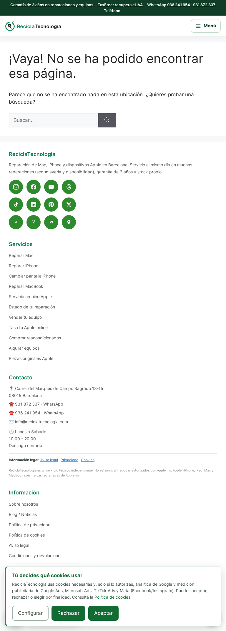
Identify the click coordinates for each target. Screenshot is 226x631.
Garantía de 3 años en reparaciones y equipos (51, 4)
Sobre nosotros (23, 504)
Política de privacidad (30, 524)
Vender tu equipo (25, 317)
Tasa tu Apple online (28, 327)
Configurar (30, 613)
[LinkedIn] (33, 204)
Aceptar (103, 613)
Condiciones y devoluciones (35, 555)
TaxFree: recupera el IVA (120, 4)
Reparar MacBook (26, 286)
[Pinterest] (51, 204)
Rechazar (68, 613)
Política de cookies (27, 534)
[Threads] (69, 187)
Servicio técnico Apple (30, 296)
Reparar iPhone (23, 265)
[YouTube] (51, 187)
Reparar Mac (21, 255)
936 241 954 (178, 4)
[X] (69, 204)
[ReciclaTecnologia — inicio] (33, 26)
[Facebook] (33, 187)
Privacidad (69, 460)
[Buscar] (107, 120)
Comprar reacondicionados (35, 337)
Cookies (87, 460)
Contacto (20, 377)
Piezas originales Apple (31, 358)
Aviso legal (49, 460)
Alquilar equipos (24, 348)
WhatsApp (53, 403)
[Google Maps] (69, 222)
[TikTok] (16, 204)
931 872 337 (204, 4)
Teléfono (112, 10)
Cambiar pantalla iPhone (32, 275)
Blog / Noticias (23, 514)
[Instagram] (16, 187)
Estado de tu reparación (32, 306)
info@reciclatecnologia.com (41, 421)
